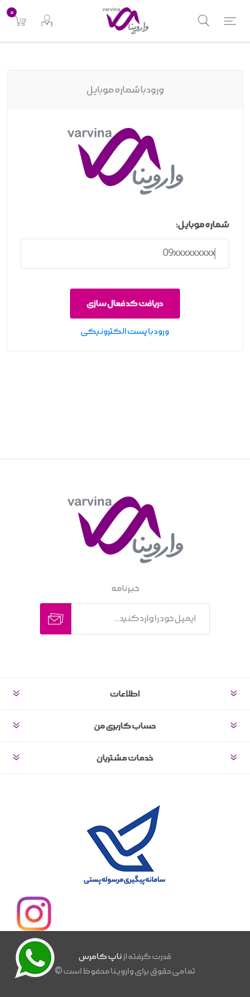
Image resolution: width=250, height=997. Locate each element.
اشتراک (55, 618)
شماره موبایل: (202, 225)
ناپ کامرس (100, 956)
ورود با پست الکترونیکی (125, 331)
